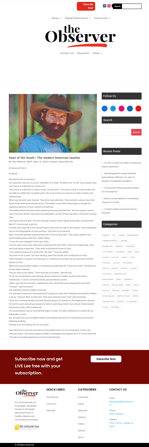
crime (129, 252)
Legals (81, 404)
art (114, 235)
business (119, 246)
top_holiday (132, 301)
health (105, 268)
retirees (125, 290)
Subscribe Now (106, 359)
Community (83, 397)
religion (115, 290)
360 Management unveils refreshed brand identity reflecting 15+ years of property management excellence (119, 177)
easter (105, 257)
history (114, 268)
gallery (116, 263)
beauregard (108, 246)
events (124, 257)
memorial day (120, 274)
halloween (127, 263)
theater (120, 301)
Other (96, 53)
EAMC (137, 252)
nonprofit (128, 279)
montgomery (108, 279)
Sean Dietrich (66, 161)
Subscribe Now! (88, 6)
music (118, 279)
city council (108, 252)
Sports (81, 437)
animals (106, 235)
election (115, 257)
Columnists (101, 18)
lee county (107, 274)
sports (136, 296)
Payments (83, 53)
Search (136, 132)
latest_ (134, 268)
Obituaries (82, 410)
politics (106, 290)
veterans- (115, 307)
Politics (81, 424)
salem (135, 290)
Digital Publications (76, 18)
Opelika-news (117, 285)
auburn (121, 235)
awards (124, 241)
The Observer (52, 397)
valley (105, 307)
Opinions (82, 417)
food (132, 257)
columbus (120, 252)
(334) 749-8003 (116, 414)
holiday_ (124, 268)
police (136, 285)
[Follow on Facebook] (104, 5)
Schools (81, 430)
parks (128, 285)
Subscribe (50, 410)
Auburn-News (132, 235)
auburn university (110, 241)
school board (108, 296)
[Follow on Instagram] (109, 5)
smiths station (123, 296)
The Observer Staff (22, 161)
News (55, 18)
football (106, 263)
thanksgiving (108, 301)
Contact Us (67, 53)
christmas (130, 246)
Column (53, 161)
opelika (106, 285)
